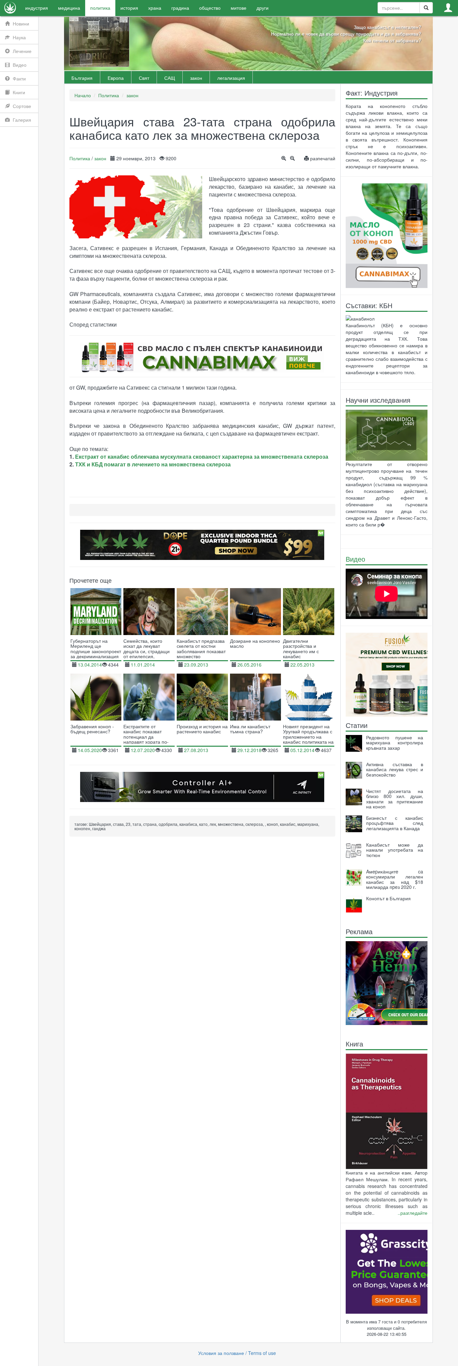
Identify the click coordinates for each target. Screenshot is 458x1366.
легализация (231, 77)
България (82, 77)
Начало (82, 95)
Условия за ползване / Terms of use (237, 1353)
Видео (355, 559)
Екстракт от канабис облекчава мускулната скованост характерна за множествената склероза (201, 456)
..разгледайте (412, 1212)
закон (196, 77)
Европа (116, 77)
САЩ (169, 77)
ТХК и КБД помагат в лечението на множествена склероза (153, 464)
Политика (108, 95)
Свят (144, 77)
